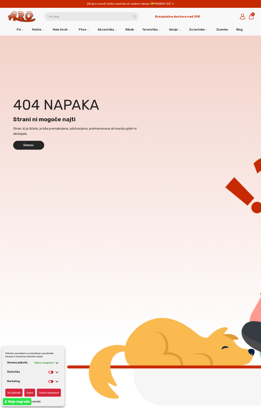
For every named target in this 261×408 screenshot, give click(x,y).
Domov (28, 145)
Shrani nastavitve (49, 392)
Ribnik (129, 29)
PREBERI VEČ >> (164, 3)
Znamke (222, 29)
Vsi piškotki (14, 392)
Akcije (173, 29)
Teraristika (150, 29)
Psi (19, 29)
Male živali (60, 29)
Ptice (82, 29)
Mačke (36, 29)
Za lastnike (197, 29)
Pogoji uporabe (33, 401)
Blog (239, 29)
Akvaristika (106, 29)
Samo (29, 392)
